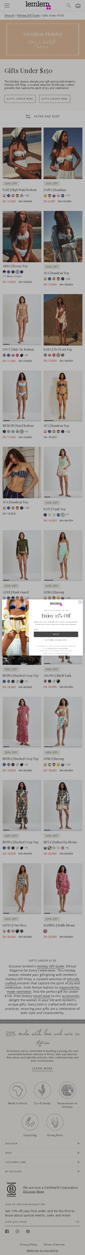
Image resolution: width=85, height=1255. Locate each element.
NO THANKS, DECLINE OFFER (56, 640)
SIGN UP (56, 634)
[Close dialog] (80, 602)
